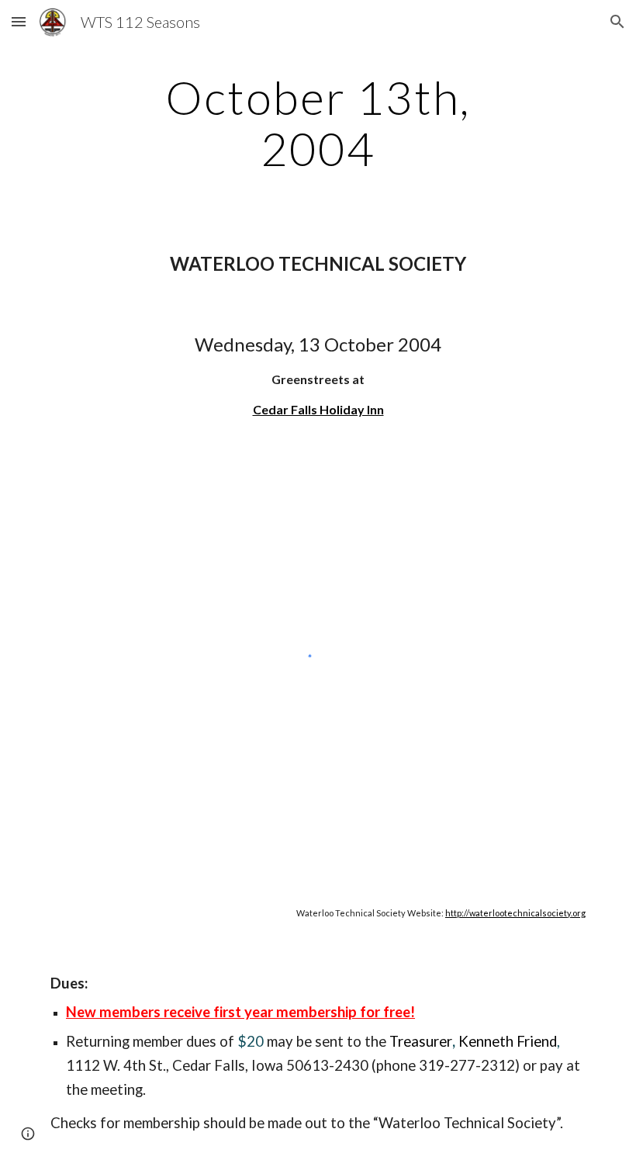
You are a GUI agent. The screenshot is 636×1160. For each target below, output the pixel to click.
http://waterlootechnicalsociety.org (515, 913)
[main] (318, 122)
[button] (18, 21)
